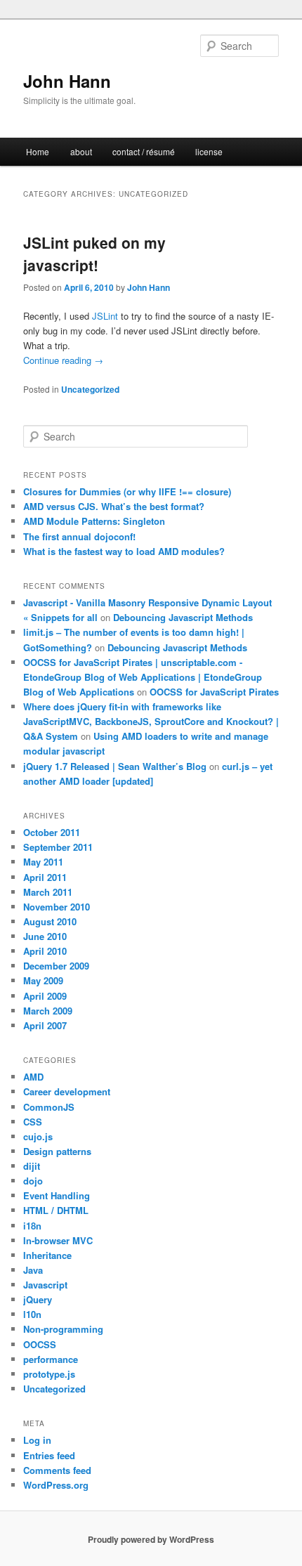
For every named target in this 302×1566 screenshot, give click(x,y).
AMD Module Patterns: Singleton (94, 521)
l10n (32, 1314)
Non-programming (63, 1329)
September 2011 (58, 847)
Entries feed (49, 1455)
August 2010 (50, 921)
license (209, 151)
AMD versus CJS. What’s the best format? (113, 506)
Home (37, 151)
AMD (33, 1076)
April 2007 (45, 1025)
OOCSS (39, 1344)
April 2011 (45, 877)
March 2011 (47, 892)
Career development (66, 1091)
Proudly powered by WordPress (151, 1539)
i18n (32, 1225)
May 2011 (43, 861)
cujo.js (38, 1136)
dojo (33, 1180)
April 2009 (45, 996)
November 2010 (56, 906)
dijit (31, 1166)
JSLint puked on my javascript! (94, 253)
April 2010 (45, 951)
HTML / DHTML (55, 1210)
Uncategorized (90, 389)
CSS (32, 1121)
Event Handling (56, 1195)
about (81, 151)
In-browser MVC (58, 1240)
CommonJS (48, 1107)
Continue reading (63, 360)
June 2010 (45, 936)
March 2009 (47, 1010)
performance (50, 1359)
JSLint (105, 315)
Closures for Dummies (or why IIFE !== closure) (127, 491)
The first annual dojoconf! (79, 536)
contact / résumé (143, 151)
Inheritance (47, 1255)
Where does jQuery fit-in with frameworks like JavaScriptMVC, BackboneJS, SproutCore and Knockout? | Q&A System (151, 721)
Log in (37, 1440)
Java (33, 1270)
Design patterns (57, 1151)
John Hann (67, 81)
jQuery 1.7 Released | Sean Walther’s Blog (114, 766)
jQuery (37, 1299)
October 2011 (51, 832)
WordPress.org (55, 1485)
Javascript (45, 1284)
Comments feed (57, 1470)
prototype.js (49, 1374)
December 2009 (56, 965)
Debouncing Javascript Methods (183, 617)
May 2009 (43, 980)
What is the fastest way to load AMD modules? (124, 551)
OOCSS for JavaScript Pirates (214, 691)
